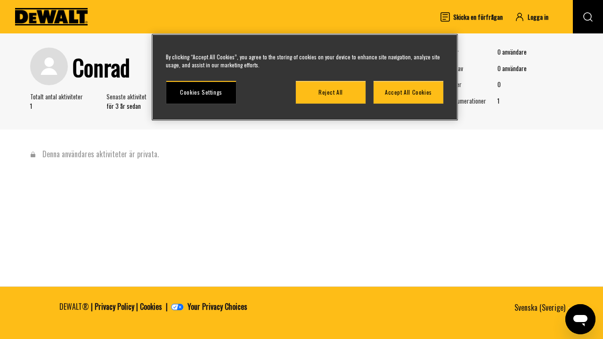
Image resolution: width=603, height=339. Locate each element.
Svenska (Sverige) (540, 307)
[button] (536, 16)
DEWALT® (74, 306)
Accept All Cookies (408, 92)
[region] (305, 77)
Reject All (330, 92)
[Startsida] (51, 16)
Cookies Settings (201, 92)
